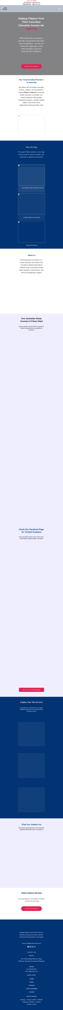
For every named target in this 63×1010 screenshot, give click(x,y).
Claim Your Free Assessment (31, 66)
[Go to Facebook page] (28, 947)
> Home (31, 978)
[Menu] (59, 8)
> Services (31, 985)
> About (31, 982)
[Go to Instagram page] (30, 947)
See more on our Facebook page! (31, 690)
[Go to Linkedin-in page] (32, 947)
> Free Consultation (31, 988)
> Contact (31, 992)
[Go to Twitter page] (35, 947)
